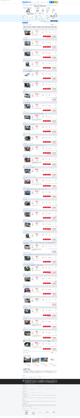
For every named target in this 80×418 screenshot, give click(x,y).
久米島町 (50, 405)
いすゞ (36, 386)
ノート (27, 376)
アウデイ (52, 386)
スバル (30, 386)
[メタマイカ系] (53, 15)
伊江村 (40, 405)
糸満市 (34, 401)
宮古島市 (23, 406)
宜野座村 (23, 405)
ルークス (23, 376)
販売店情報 (52, 382)
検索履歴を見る (46, 22)
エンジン (36, 382)
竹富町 (28, 406)
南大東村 (55, 405)
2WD (39, 19)
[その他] (56, 16)
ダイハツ (32, 386)
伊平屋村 (37, 405)
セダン (41, 392)
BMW (46, 386)
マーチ (43, 376)
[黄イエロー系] (55, 16)
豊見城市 (29, 401)
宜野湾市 (48, 401)
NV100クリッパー (40, 376)
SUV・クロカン (33, 392)
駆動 (35, 19)
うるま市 (40, 401)
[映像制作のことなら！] (33, 412)
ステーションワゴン (36, 392)
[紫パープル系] (56, 15)
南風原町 (25, 401)
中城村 (51, 401)
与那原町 (27, 401)
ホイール (32, 382)
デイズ (25, 376)
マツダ (27, 386)
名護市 (54, 401)
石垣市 (27, 406)
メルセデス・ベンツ (44, 386)
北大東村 (52, 405)
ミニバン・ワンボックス (27, 392)
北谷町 (41, 401)
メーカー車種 (23, 15)
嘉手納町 (43, 401)
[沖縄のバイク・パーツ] (47, 412)
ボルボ (54, 386)
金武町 (23, 398)
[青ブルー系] (54, 15)
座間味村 (46, 405)
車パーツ (39, 382)
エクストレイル (36, 376)
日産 (24, 386)
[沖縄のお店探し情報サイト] (26, 412)
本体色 (47, 15)
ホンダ (26, 386)
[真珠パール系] (52, 15)
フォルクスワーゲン (49, 386)
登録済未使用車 (53, 17)
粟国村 (42, 405)
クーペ (39, 392)
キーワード (47, 19)
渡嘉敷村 (44, 405)
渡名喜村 (48, 405)
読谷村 (38, 401)
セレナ (33, 376)
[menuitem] (26, 2)
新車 (47, 18)
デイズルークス (30, 376)
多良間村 (25, 406)
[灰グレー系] (55, 15)
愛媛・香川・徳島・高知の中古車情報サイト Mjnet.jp (34, 408)
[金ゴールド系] (53, 16)
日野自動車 (38, 386)
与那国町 (31, 406)
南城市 (33, 401)
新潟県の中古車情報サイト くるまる (26, 408)
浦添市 (53, 401)
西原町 (49, 401)
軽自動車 (23, 392)
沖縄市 (36, 401)
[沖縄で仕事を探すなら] (54, 412)
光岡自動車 (41, 386)
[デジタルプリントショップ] (26, 413)
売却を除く (53, 18)
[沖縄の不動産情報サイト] (40, 412)
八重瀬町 (31, 401)
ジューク (47, 376)
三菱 (29, 386)
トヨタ (23, 386)
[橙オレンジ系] (54, 16)
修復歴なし (48, 17)
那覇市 (23, 401)
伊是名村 (39, 405)
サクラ (45, 376)
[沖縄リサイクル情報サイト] (33, 413)
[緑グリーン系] (52, 16)
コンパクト (30, 392)
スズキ (34, 386)
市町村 (36, 15)
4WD (42, 19)
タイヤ (34, 382)
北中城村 (45, 401)
